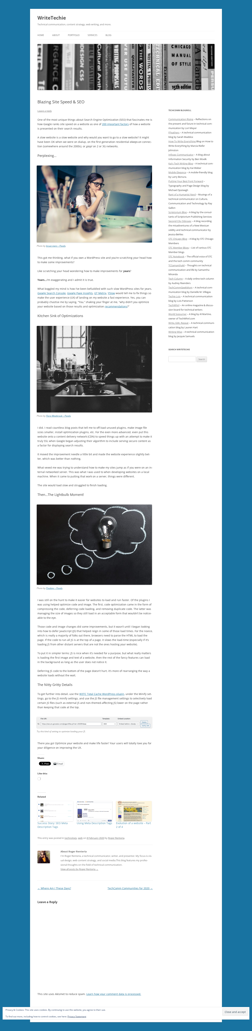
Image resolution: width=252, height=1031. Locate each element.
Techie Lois (174, 296)
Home (40, 35)
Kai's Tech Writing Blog (180, 163)
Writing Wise (175, 331)
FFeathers (173, 132)
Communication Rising (180, 119)
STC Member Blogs (178, 247)
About (56, 35)
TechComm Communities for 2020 (130, 888)
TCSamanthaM (176, 265)
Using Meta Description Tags (94, 823)
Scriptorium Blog (177, 212)
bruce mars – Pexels (55, 245)
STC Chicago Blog (177, 238)
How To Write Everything (182, 141)
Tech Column (175, 278)
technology (71, 838)
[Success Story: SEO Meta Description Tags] (55, 811)
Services (92, 35)
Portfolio (74, 35)
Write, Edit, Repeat (178, 323)
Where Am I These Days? (54, 888)
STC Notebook (176, 256)
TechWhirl (173, 305)
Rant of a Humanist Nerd (182, 194)
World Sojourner (177, 314)
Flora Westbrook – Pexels (58, 415)
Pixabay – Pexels (54, 588)
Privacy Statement (77, 1016)
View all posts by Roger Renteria (79, 869)
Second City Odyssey (179, 221)
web (80, 838)
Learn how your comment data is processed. (113, 994)
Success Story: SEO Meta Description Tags (52, 825)
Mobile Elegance (177, 172)
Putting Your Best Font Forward (185, 181)
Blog (108, 35)
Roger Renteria (116, 838)
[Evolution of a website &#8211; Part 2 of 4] (134, 811)
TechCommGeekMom (180, 287)
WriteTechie (51, 17)
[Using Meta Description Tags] (94, 811)
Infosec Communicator (181, 154)
